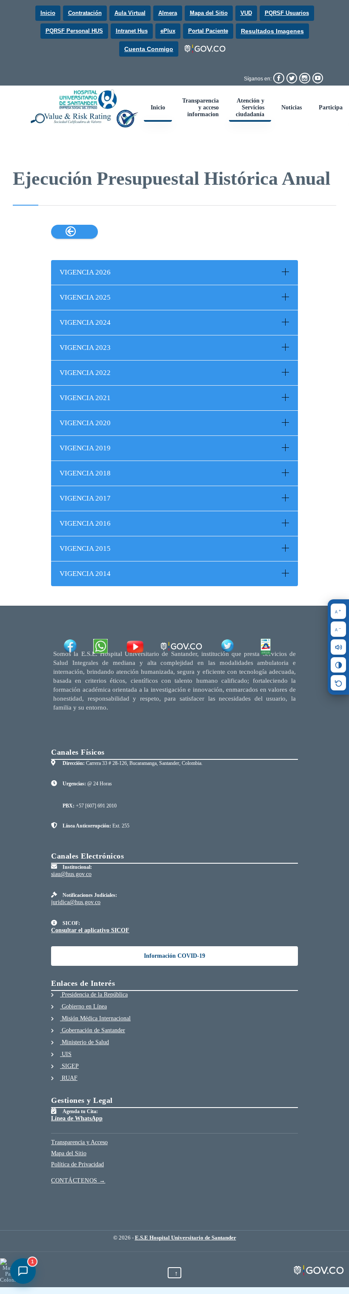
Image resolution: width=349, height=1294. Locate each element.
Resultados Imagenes (272, 31)
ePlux (167, 31)
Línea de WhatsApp (77, 1118)
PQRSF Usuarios (287, 13)
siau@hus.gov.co (71, 874)
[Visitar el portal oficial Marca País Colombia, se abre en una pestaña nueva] (9, 1270)
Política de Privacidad (77, 1164)
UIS (66, 1054)
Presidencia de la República (94, 994)
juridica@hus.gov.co (75, 902)
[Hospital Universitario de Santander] (85, 108)
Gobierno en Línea (83, 1006)
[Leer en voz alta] (338, 647)
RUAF (68, 1078)
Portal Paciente (208, 31)
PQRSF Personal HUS (74, 31)
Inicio (47, 13)
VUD (246, 13)
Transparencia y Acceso (79, 1142)
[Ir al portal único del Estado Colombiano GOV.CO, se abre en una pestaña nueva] (205, 49)
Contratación (85, 13)
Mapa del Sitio (209, 13)
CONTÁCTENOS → (78, 1180)
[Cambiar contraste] (338, 665)
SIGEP (69, 1066)
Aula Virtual (130, 13)
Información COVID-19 (174, 956)
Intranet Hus (132, 31)
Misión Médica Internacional (95, 1018)
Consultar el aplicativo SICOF (90, 930)
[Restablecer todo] (338, 682)
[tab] (174, 272)
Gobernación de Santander (92, 1030)
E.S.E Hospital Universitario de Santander (185, 1237)
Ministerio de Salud (84, 1042)
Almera (167, 13)
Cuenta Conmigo (148, 49)
